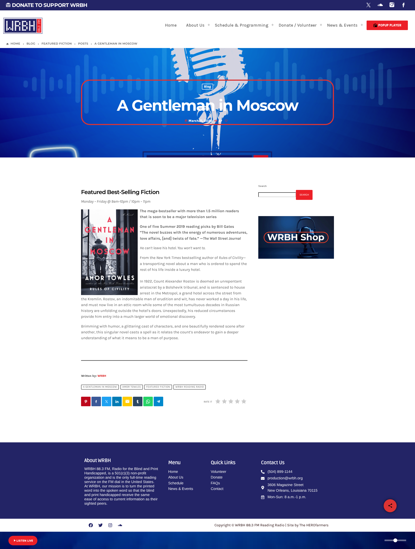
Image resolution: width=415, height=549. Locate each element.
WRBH (101, 375)
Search (262, 186)
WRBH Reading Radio (189, 386)
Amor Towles (131, 386)
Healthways (287, 346)
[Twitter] (100, 525)
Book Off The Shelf (292, 368)
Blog (207, 87)
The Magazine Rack (285, 310)
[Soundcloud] (380, 5)
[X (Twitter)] (368, 5)
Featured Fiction (158, 386)
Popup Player (387, 25)
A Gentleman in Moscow (100, 386)
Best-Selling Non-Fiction (297, 390)
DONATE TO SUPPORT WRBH (46, 5)
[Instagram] (391, 5)
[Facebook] (403, 5)
